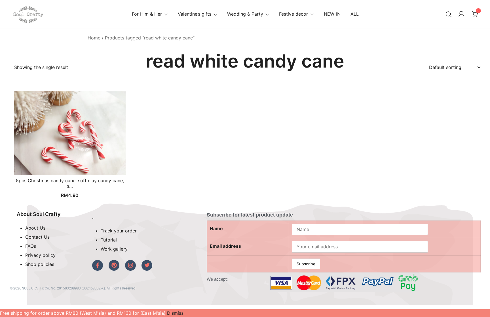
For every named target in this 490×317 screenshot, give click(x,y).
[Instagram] (130, 265)
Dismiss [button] (175, 313)
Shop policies (39, 264)
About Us (35, 228)
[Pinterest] (114, 265)
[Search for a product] (448, 14)
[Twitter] (146, 265)
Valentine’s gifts (194, 14)
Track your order (119, 231)
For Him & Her (147, 14)
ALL (354, 14)
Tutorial (109, 240)
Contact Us (37, 237)
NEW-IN (332, 14)
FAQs (30, 246)
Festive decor (293, 14)
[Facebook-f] (97, 265)
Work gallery (114, 249)
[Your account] (461, 14)
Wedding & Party (245, 14)
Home (94, 38)
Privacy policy (40, 255)
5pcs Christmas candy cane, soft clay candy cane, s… (70, 183)
